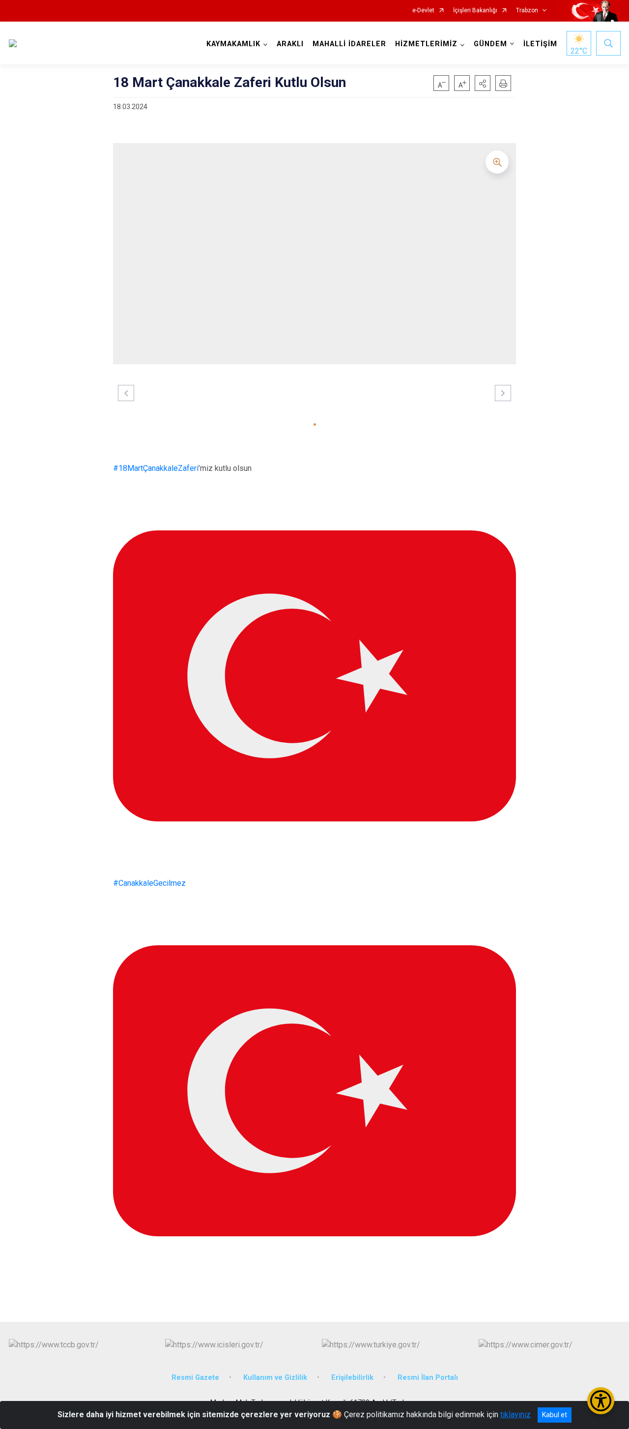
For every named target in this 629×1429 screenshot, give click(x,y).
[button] (482, 83)
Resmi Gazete (195, 1377)
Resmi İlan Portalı (428, 1377)
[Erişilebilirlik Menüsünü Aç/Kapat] (600, 1400)
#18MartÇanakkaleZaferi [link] (156, 468)
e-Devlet (423, 10)
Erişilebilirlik (352, 1377)
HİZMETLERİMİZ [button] (426, 44)
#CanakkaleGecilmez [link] (149, 883)
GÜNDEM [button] (490, 44)
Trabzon (527, 10)
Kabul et (554, 1415)
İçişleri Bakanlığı (475, 10)
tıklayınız (515, 1414)
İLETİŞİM (540, 44)
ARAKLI (290, 44)
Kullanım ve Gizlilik (275, 1377)
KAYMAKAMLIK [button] (233, 44)
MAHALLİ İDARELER (349, 44)
